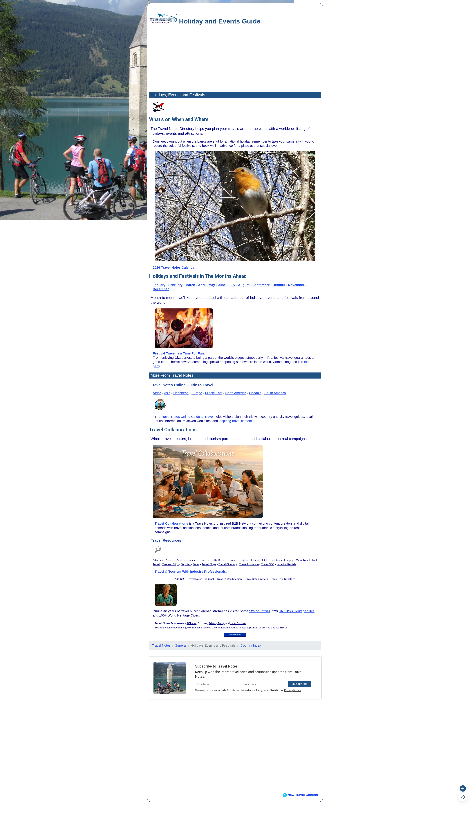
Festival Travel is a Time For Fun (178, 353)
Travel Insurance (249, 564)
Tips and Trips (170, 564)
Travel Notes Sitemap (229, 578)
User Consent (238, 623)
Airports (180, 560)
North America (235, 393)
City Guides (219, 560)
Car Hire (205, 560)
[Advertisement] (235, 62)
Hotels (264, 560)
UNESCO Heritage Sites (296, 611)
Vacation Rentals (286, 564)
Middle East (213, 393)
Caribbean (181, 393)
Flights (243, 560)
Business (193, 560)
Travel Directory (227, 564)
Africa (157, 393)
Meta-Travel (303, 560)
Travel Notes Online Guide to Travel (187, 417)
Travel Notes (161, 645)
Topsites (186, 564)
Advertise (158, 560)
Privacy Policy (217, 623)
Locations (276, 560)
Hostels (254, 560)
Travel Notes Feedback (200, 578)
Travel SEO (267, 564)
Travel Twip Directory (282, 578)
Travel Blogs (209, 564)
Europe (196, 393)
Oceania (255, 393)
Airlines (170, 560)
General (181, 645)
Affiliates (191, 623)
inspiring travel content (235, 421)
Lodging (289, 560)
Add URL (180, 578)
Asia (167, 393)
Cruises (233, 560)
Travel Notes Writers (256, 578)
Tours (196, 564)
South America (275, 393)
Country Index (251, 645)
